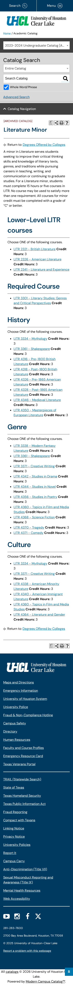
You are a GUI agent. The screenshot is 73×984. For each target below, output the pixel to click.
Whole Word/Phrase (23, 87)
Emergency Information (20, 690)
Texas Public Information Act (24, 804)
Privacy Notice (14, 836)
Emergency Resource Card (23, 756)
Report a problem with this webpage (27, 951)
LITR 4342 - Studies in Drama (35, 476)
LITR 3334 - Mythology (30, 338)
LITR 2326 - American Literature (37, 259)
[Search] (65, 78)
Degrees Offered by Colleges (44, 144)
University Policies (16, 845)
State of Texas (13, 787)
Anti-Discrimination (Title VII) (25, 869)
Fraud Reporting (15, 812)
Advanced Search (16, 97)
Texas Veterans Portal (19, 764)
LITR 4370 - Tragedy (29, 527)
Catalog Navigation (22, 109)
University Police (15, 707)
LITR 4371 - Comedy (28, 533)
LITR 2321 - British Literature (35, 249)
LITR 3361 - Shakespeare (32, 349)
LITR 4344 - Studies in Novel (35, 486)
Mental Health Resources (21, 890)
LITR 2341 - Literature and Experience (41, 269)
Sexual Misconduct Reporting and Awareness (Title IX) (28, 879)
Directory (10, 731)
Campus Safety (14, 723)
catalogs (12, 971)
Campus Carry (14, 861)
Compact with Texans (19, 820)
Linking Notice (13, 828)
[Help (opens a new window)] (67, 123)
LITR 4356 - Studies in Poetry (35, 497)
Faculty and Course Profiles (23, 748)
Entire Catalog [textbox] (15, 68)
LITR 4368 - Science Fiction (34, 517)
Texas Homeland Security (22, 795)
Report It (9, 853)
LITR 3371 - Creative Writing (34, 466)
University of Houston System (25, 699)
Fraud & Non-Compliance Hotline (28, 715)
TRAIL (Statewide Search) (22, 779)
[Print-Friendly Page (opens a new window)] (61, 123)
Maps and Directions (18, 682)
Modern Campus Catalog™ (45, 981)
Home (7, 33)
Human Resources (16, 739)
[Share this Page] (56, 123)
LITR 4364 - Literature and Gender (39, 614)
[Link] (36, 20)
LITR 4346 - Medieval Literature (37, 400)
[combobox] (36, 45)
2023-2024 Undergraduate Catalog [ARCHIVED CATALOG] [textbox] (37, 45)
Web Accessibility (16, 899)
